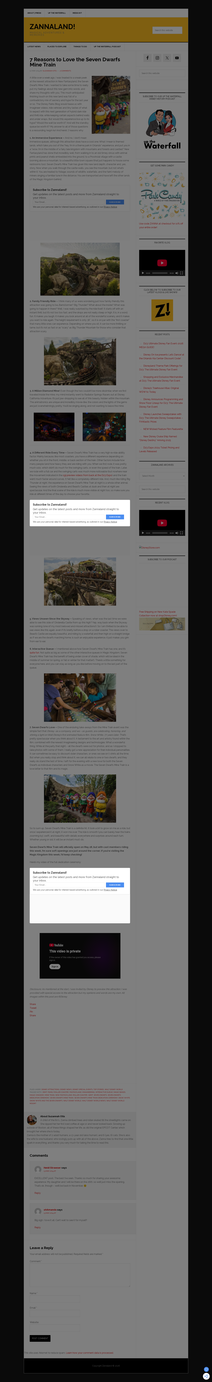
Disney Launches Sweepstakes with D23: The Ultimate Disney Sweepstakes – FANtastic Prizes (161, 418)
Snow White (124, 1098)
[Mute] (176, 273)
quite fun (34, 652)
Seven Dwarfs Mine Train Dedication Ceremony (96, 1098)
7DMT (44, 1092)
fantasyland (75, 1092)
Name (33, 1293)
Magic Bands (119, 1092)
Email (33, 1307)
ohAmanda (50, 1209)
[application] (162, 263)
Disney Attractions (50, 1089)
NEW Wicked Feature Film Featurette (163, 429)
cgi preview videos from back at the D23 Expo (87, 475)
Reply (37, 1193)
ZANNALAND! (52, 27)
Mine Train (50, 1095)
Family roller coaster (58, 1092)
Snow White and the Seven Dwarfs (46, 1101)
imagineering (88, 1092)
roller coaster (80, 1095)
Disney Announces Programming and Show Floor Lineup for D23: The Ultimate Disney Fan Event (161, 403)
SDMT (90, 1095)
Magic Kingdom (37, 1095)
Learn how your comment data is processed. (89, 1352)
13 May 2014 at (50, 1171)
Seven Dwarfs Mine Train (61, 1098)
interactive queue (104, 1092)
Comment (36, 1261)
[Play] (142, 273)
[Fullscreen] (181, 273)
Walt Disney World (114, 1089)
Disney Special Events (83, 1089)
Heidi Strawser (52, 1167)
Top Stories (98, 1089)
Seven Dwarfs (100, 1095)
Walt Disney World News (94, 1101)
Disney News (66, 1089)
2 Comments (65, 71)
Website (34, 1322)
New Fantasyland (63, 1095)
